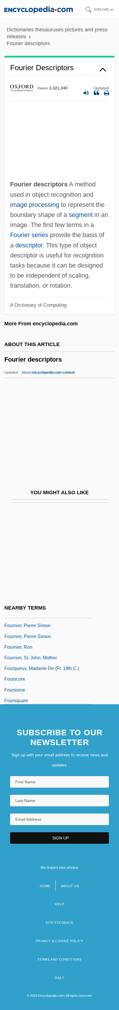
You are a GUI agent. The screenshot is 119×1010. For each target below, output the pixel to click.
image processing (34, 204)
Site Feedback (59, 922)
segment (81, 214)
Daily (59, 978)
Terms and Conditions (59, 959)
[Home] (38, 9)
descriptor (28, 245)
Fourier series (29, 234)
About (48, 373)
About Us (70, 886)
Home (45, 886)
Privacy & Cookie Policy (59, 941)
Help (59, 904)
